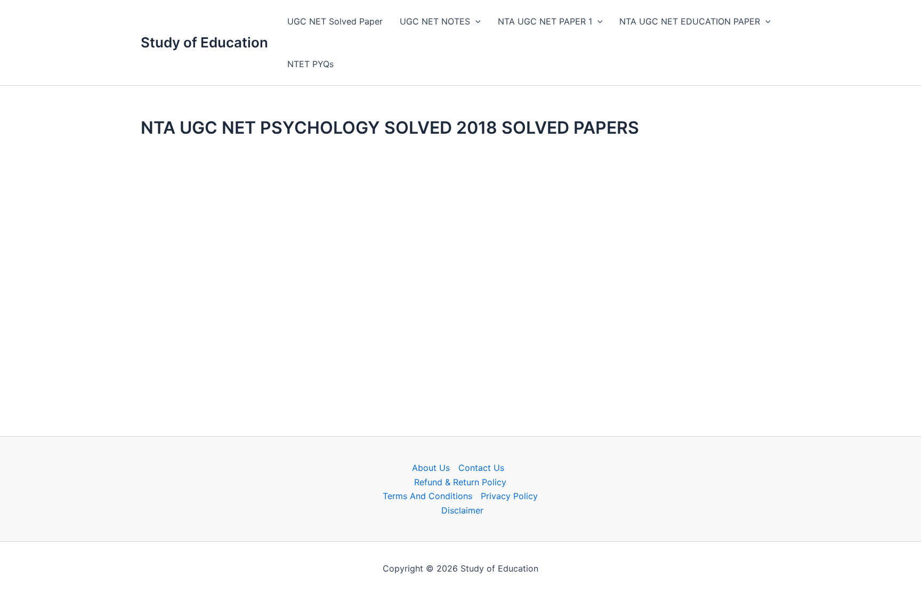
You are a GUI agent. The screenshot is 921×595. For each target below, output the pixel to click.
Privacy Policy (509, 496)
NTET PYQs (310, 64)
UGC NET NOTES (435, 21)
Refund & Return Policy (460, 482)
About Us (431, 467)
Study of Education (204, 42)
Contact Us (481, 467)
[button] (475, 21)
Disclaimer (462, 510)
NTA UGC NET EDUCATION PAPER (689, 21)
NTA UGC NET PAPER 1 (545, 21)
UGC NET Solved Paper (335, 21)
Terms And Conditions (427, 496)
